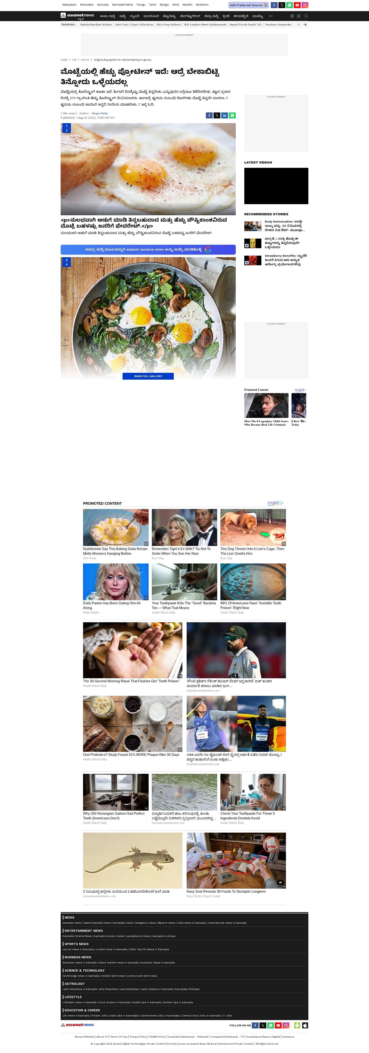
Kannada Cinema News (77, 936)
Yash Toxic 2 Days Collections (134, 24)
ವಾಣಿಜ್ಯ (257, 16)
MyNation (202, 4)
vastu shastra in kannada (157, 989)
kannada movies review (109, 936)
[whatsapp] (289, 5)
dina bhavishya (108, 989)
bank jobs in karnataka (124, 1015)
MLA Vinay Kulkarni (169, 24)
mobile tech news (113, 975)
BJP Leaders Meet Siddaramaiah (205, 24)
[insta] (305, 5)
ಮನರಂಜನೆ (151, 16)
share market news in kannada (118, 962)
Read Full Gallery (148, 376)
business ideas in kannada (158, 962)
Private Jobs (99, 1015)
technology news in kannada (81, 975)
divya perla (100, 113)
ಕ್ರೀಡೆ (226, 16)
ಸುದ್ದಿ (122, 16)
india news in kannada (191, 922)
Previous (299, 24)
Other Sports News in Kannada (149, 949)
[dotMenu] (271, 16)
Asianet (77, 1024)
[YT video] (297, 5)
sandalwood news (138, 936)
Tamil (152, 4)
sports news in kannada (78, 949)
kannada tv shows (164, 936)
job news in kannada (76, 1015)
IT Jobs (227, 1015)
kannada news (72, 922)
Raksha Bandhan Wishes (96, 24)
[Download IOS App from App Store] (305, 1025)
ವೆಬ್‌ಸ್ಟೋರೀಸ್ (190, 16)
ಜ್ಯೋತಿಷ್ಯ (169, 16)
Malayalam (69, 4)
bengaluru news (145, 922)
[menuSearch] (306, 16)
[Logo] (79, 16)
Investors (288, 1036)
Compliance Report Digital (263, 1036)
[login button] (293, 16)
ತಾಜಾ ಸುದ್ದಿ (107, 16)
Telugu (140, 4)
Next (305, 24)
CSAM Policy (157, 1036)
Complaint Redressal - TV (227, 1036)
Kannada (102, 4)
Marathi (187, 4)
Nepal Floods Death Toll (245, 24)
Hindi (175, 4)
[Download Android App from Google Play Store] (297, 1025)
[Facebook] (274, 5)
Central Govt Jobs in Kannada (201, 1015)
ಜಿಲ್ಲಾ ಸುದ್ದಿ (211, 16)
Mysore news (166, 922)
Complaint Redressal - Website (187, 1036)
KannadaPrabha (122, 4)
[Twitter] (281, 5)
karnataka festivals (187, 989)
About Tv (102, 1036)
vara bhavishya (129, 989)
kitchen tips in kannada (178, 1002)
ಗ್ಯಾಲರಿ (134, 16)
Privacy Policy (138, 1036)
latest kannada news (96, 922)
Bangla (164, 4)
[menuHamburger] (299, 16)
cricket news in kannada (111, 949)
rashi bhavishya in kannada (80, 989)
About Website (84, 1036)
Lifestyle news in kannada (79, 1002)
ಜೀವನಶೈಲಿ (241, 16)
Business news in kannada (80, 962)
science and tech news (142, 975)
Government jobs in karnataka (160, 1015)
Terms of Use (118, 1036)
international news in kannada (227, 922)
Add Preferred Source (246, 5)
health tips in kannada (146, 1002)
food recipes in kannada (114, 1002)
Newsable (87, 4)
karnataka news (123, 922)
